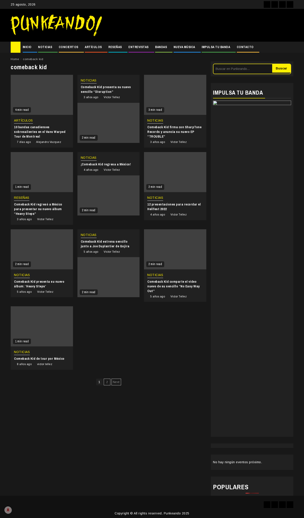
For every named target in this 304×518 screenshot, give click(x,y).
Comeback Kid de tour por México (39, 358)
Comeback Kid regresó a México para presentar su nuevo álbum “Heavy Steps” (38, 209)
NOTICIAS (45, 47)
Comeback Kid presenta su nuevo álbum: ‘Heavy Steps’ (39, 283)
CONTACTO (245, 47)
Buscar (281, 68)
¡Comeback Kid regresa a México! (106, 164)
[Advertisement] (199, 25)
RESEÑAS (115, 47)
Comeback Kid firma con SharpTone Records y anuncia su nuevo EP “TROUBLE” (174, 132)
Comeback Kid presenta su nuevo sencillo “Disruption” (106, 89)
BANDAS (161, 47)
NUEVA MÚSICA (184, 47)
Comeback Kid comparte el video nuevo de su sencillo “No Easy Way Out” (173, 286)
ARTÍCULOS (93, 47)
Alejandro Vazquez (48, 142)
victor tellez (45, 364)
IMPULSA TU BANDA (216, 47)
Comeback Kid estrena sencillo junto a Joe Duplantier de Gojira (105, 243)
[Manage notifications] (8, 510)
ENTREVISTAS (138, 47)
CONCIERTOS (68, 47)
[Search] (290, 47)
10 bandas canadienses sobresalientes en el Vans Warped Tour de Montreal (39, 132)
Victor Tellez (112, 97)
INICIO (27, 47)
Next (116, 382)
